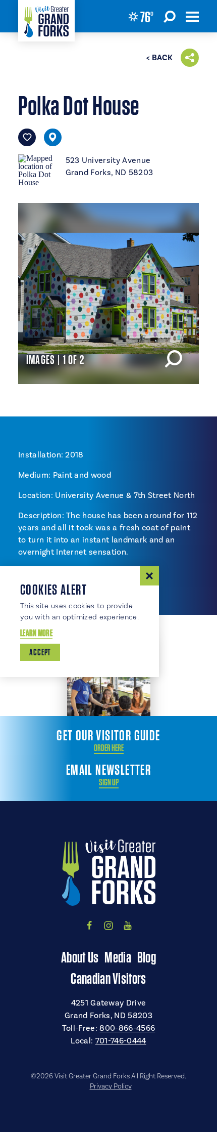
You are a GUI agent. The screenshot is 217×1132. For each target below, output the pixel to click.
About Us (79, 957)
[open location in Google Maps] (38, 169)
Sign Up (109, 782)
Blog (146, 957)
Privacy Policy (111, 1086)
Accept (40, 652)
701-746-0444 (120, 1041)
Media (117, 957)
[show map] (53, 137)
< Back (159, 58)
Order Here (109, 748)
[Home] (46, 20)
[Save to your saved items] (27, 137)
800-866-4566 (127, 1028)
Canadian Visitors (108, 978)
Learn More (36, 632)
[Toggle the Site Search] (170, 16)
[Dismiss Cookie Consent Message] (149, 575)
